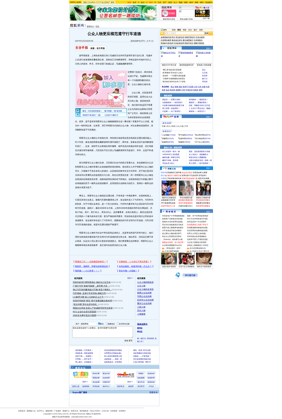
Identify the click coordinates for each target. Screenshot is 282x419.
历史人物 (141, 310)
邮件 (191, 2)
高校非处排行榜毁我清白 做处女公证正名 (91, 282)
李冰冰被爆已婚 (186, 198)
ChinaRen (91, 2)
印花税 (191, 87)
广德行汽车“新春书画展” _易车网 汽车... (91, 286)
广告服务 (57, 411)
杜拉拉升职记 (187, 173)
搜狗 (112, 2)
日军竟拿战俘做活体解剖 (172, 231)
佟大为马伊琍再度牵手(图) (197, 219)
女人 (175, 2)
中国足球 (189, 90)
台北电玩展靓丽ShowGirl (172, 245)
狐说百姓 (106, 373)
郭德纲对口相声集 (174, 173)
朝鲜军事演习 (190, 37)
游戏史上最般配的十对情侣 (197, 245)
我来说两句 (135, 41)
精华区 (139, 328)
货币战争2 (202, 175)
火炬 (196, 87)
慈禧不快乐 (188, 43)
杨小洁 (204, 79)
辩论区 (139, 332)
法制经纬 (106, 382)
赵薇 (203, 87)
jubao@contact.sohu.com (82, 417)
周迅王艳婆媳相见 (186, 203)
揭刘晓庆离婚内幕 (186, 200)
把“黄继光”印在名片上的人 (173, 73)
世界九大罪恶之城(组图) (196, 233)
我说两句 (208, 2)
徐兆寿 (204, 76)
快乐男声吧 (199, 135)
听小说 (163, 175)
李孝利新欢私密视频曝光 (197, 236)
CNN (183, 90)
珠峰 (176, 87)
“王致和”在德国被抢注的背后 (174, 79)
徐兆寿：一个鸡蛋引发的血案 (174, 76)
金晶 (167, 90)
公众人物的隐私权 (145, 282)
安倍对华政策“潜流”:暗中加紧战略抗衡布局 (92, 300)
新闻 (174, 30)
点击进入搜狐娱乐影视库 (197, 242)
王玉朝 (204, 73)
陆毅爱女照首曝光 (203, 203)
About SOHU (95, 411)
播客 (186, 2)
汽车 (159, 2)
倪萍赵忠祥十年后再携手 (197, 222)
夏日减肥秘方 (188, 40)
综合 (97, 26)
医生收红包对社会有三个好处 (174, 82)
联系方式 (74, 411)
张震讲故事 (197, 173)
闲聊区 (141, 373)
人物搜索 (141, 314)
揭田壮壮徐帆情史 (169, 198)
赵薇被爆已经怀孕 (168, 200)
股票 (163, 90)
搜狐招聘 (49, 411)
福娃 (180, 87)
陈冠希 (172, 90)
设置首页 (21, 411)
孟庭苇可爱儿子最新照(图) (197, 239)
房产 (165, 2)
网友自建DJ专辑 (186, 19)
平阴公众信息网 (144, 296)
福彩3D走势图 (203, 178)
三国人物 (141, 307)
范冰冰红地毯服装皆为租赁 (172, 225)
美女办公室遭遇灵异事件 (172, 236)
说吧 (201, 30)
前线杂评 (151, 373)
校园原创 (151, 382)
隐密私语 (120, 386)
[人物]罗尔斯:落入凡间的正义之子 (88, 297)
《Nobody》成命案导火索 (172, 239)
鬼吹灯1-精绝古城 (174, 175)
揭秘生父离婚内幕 (203, 198)
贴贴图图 (141, 378)
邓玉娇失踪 (180, 37)
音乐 (190, 30)
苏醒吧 (164, 139)
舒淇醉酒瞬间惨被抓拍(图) (197, 228)
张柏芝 (195, 90)
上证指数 (165, 135)
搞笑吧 (131, 386)
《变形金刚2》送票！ (173, 248)
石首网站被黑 (166, 40)
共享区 (163, 178)
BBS (202, 2)
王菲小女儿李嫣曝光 (186, 267)
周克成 (204, 82)
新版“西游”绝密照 (169, 267)
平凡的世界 (193, 175)
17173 (98, 2)
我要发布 (153, 392)
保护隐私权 (84, 411)
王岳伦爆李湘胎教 (172, 251)
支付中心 (40, 411)
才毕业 (151, 386)
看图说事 (96, 378)
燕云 (204, 70)
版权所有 (97, 414)
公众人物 (141, 286)
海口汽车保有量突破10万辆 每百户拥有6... (92, 289)
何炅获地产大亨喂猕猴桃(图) (173, 216)
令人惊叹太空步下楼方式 (199, 251)
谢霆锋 (178, 90)
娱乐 (143, 2)
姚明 (200, 90)
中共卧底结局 (178, 43)
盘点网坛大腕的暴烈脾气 (172, 233)
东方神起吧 (199, 139)
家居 (170, 2)
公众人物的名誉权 (145, 289)
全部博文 (122, 411)
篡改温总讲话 (177, 40)
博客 (196, 2)
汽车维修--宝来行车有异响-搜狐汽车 (89, 293)
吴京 (168, 126)
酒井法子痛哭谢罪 (204, 267)
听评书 (163, 173)
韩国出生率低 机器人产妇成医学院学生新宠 (93, 308)
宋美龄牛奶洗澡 (167, 43)
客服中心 (66, 411)
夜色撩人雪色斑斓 (204, 65)
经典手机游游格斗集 (190, 178)
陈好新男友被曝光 (203, 206)
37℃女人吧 (199, 142)
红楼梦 (204, 173)
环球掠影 (96, 386)
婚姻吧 (181, 142)
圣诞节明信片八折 (168, 206)
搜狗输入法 (31, 411)
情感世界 (151, 378)
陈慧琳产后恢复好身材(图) (172, 219)
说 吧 (176, 117)
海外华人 (106, 386)
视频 (180, 2)
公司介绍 (105, 411)
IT (155, 2)
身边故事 (96, 382)
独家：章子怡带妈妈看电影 (197, 216)
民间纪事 (96, 373)
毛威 (163, 126)
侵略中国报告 (199, 43)
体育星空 (141, 386)
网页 (179, 30)
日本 (200, 87)
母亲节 (185, 87)
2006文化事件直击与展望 (84, 315)
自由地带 (106, 378)
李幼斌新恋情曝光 (203, 200)
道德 (173, 126)
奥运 (172, 87)
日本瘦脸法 (198, 40)
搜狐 (85, 2)
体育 (134, 2)
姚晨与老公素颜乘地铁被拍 (172, 228)
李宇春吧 (182, 135)
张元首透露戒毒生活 (198, 248)
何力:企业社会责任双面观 (84, 311)
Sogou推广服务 (79, 392)
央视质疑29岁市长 (168, 37)
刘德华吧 (182, 139)
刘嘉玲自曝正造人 (186, 206)
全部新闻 (113, 411)
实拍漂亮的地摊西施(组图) (197, 231)
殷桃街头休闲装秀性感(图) (172, 222)
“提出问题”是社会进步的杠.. (85, 304)
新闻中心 (90, 26)
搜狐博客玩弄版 (169, 19)
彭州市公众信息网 (145, 300)
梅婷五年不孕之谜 (169, 65)
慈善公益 (75, 386)
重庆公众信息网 (144, 303)
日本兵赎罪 (200, 37)
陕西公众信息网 (144, 293)
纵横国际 (85, 386)
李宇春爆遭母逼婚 (168, 203)
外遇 (207, 87)
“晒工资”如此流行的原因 (172, 70)
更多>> (130, 278)
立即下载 (206, 18)
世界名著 (185, 175)
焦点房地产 (105, 2)
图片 (195, 30)
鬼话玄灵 (141, 382)
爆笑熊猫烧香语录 (186, 65)
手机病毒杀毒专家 (174, 178)
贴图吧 (164, 142)
